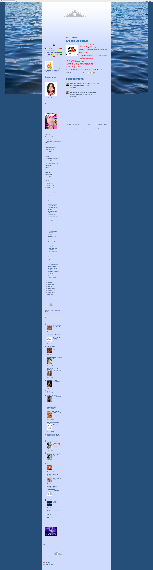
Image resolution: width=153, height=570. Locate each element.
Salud (46, 172)
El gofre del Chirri (52, 395)
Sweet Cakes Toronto (53, 411)
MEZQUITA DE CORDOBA (57, 371)
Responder (73, 87)
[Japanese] (55, 54)
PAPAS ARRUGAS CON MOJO (57, 478)
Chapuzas (48, 136)
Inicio (88, 124)
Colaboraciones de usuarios (53, 141)
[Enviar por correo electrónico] (88, 73)
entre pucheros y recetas (54, 453)
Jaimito (50, 226)
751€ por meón (57, 396)
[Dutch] (46, 54)
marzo (50, 288)
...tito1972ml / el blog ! (53, 500)
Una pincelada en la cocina (54, 357)
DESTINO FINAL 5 (53, 207)
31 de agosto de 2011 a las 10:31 (89, 83)
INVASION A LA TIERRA (52, 269)
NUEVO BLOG (56, 465)
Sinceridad (51, 261)
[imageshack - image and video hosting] (45, 317)
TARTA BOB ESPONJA (56, 455)
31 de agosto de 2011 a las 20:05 (88, 92)
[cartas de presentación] (52, 52)
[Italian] (61, 52)
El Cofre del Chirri (52, 346)
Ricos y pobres (52, 220)
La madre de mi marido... (52, 245)
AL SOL (49, 391)
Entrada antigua (102, 124)
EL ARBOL (51, 209)
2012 (49, 185)
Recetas (47, 170)
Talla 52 (50, 275)
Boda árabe (51, 255)
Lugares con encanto (51, 158)
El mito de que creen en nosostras (56, 338)
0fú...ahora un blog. (52, 514)
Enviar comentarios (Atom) (91, 129)
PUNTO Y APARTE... (55, 502)
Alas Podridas (56, 381)
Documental (48, 144)
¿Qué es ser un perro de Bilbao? (53, 263)
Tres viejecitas (52, 214)
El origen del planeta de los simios (52, 231)
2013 (49, 183)
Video (46, 176)
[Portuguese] (52, 54)
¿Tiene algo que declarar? (52, 249)
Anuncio (50, 234)
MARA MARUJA (51, 406)
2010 (49, 294)
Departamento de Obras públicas (53, 252)
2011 (48, 187)
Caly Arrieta (50, 517)
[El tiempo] (51, 71)
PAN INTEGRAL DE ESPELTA (57, 326)
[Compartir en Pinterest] (94, 73)
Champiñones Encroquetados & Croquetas (57, 445)
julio (49, 280)
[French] (46, 48)
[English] (54, 45)
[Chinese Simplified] (54, 56)
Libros (47, 156)
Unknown (47, 562)
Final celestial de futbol (52, 201)
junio (49, 282)
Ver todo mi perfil (48, 564)
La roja (47, 154)
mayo (49, 284)
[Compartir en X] (91, 73)
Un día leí (50, 273)
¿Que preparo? (52, 239)
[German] (61, 48)
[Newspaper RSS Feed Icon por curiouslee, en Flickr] (49, 68)
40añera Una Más (52, 380)
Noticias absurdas (50, 163)
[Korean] (58, 54)
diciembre (51, 189)
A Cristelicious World (53, 434)
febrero (50, 290)
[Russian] (49, 54)
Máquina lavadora (53, 256)
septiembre (51, 195)
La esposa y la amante (52, 237)
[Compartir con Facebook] (93, 73)
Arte (46, 134)
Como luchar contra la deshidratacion (57, 492)
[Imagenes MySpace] (45, 129)
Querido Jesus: (52, 277)
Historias (74, 75)
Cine (46, 139)
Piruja (48, 463)
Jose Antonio (73, 92)
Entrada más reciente (73, 124)
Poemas (47, 165)
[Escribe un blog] (90, 73)
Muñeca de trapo (52, 222)
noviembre (51, 191)
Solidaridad (48, 174)
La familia (50, 228)
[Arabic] (61, 54)
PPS (46, 167)
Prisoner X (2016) (51, 407)
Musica (47, 160)
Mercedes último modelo (52, 242)
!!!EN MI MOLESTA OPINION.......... (52, 369)
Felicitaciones (49, 147)
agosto (50, 197)
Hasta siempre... (57, 424)
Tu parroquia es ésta (53, 259)
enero (50, 292)
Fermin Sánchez (74, 83)
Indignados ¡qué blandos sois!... (52, 204)
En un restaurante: (53, 224)
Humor (47, 151)
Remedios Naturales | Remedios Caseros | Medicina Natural (53, 488)
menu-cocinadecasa (52, 324)
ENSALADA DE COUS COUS (57, 413)
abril (49, 286)
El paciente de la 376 (52, 212)
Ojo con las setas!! (53, 198)
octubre (50, 193)
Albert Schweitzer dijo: (53, 217)
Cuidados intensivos (53, 271)
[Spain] (59, 50)
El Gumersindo (52, 266)
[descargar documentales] (52, 50)
